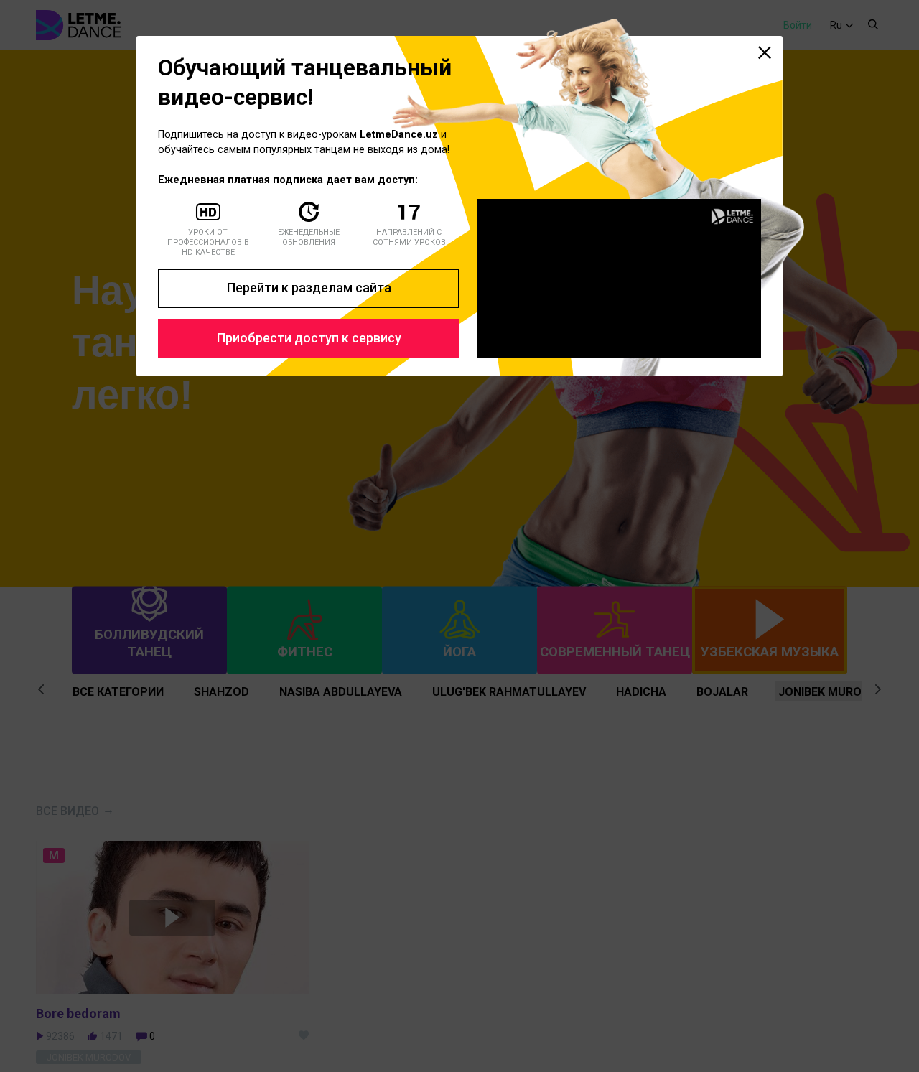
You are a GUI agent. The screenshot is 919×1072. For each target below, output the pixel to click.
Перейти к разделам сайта (309, 287)
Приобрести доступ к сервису (309, 337)
